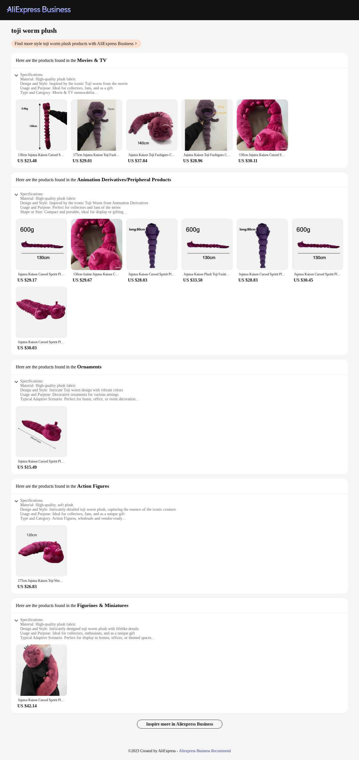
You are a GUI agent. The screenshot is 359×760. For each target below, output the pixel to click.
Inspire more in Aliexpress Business (179, 724)
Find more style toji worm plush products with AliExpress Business (74, 43)
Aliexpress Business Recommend (205, 751)
